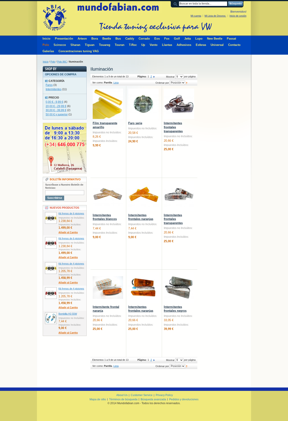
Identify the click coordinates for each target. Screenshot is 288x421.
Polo (52, 61)
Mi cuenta (196, 15)
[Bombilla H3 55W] (51, 318)
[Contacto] (65, 124)
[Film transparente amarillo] (108, 104)
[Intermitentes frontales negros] (179, 287)
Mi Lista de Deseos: (215, 15)
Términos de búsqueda (123, 399)
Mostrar (170, 76)
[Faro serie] (143, 104)
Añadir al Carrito (68, 232)
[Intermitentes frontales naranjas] (143, 196)
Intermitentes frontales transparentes (173, 127)
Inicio (45, 61)
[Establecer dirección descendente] (186, 82)
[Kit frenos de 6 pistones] (51, 218)
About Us (122, 395)
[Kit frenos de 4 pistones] (51, 268)
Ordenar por (162, 82)
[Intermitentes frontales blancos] (108, 196)
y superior (57, 114)
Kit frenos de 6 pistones (71, 213)
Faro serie (135, 123)
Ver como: (97, 82)
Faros (49, 85)
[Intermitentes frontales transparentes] (179, 104)
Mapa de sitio (98, 399)
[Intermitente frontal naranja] (108, 287)
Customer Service (142, 395)
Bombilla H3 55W (67, 313)
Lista (116, 82)
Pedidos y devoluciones (183, 399)
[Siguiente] (154, 76)
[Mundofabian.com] (54, 17)
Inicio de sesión (238, 15)
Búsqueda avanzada (153, 399)
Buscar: (176, 3)
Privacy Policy (164, 395)
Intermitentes (53, 89)
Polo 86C (62, 61)
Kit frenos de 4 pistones (71, 263)
